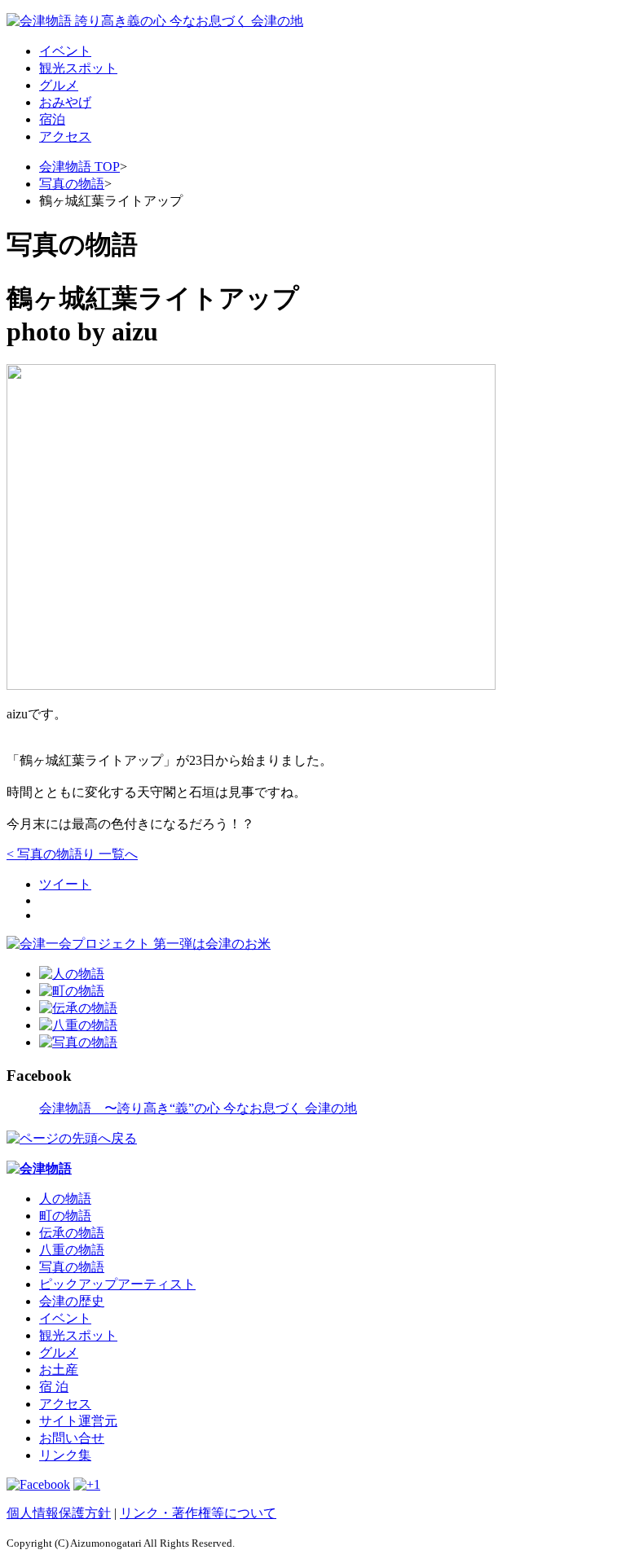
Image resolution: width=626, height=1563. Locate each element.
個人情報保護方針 (59, 1513)
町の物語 (65, 1216)
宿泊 (52, 119)
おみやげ (65, 102)
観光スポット (78, 68)
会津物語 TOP (79, 166)
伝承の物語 (71, 1233)
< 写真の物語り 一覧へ (72, 854)
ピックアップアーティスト (117, 1284)
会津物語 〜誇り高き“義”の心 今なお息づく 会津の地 (198, 1108)
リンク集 (65, 1455)
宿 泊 (53, 1387)
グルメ (58, 85)
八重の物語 (71, 1250)
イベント (65, 51)
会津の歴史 (71, 1301)
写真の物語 (71, 184)
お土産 (58, 1369)
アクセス (65, 136)
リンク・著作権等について (198, 1513)
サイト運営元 (78, 1421)
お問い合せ (71, 1438)
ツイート (65, 884)
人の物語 (65, 1198)
